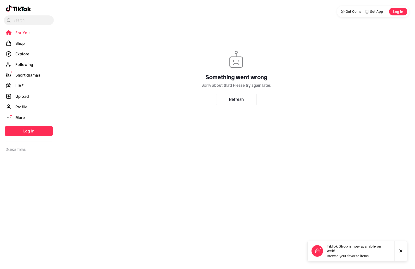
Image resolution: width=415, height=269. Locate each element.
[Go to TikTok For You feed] (18, 8)
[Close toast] (401, 251)
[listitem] (29, 33)
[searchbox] (29, 20)
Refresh (236, 99)
